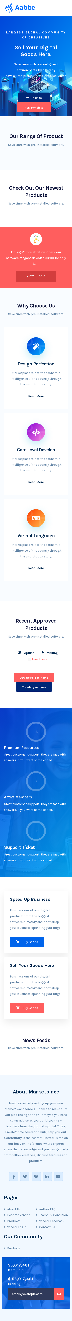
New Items (40, 659)
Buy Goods (30, 942)
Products (14, 1221)
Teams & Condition (53, 1215)
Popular (28, 653)
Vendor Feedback (51, 1221)
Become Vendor (18, 1215)
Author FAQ (47, 1209)
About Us (14, 1209)
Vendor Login (16, 1227)
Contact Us (47, 1227)
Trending (51, 653)
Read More (36, 396)
